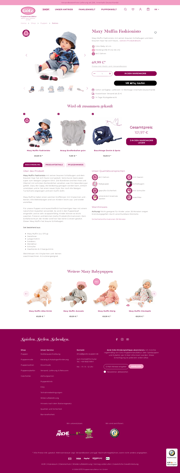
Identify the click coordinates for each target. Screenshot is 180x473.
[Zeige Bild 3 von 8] (50, 75)
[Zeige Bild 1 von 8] (44, 75)
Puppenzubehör (28, 370)
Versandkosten (82, 453)
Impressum (52, 464)
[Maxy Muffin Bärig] (106, 293)
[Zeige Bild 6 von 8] (60, 75)
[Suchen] (126, 9)
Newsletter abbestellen (117, 372)
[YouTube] (127, 340)
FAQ (43, 387)
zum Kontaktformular (87, 359)
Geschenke (26, 376)
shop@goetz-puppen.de (87, 354)
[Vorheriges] (26, 55)
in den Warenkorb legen (141, 141)
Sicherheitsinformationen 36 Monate (109, 219)
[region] (55, 61)
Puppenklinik (47, 381)
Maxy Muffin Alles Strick (40, 311)
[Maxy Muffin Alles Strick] (40, 293)
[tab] (32, 164)
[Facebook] (117, 340)
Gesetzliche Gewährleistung (126, 464)
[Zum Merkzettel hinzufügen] (155, 32)
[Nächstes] (85, 55)
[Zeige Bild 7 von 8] (63, 75)
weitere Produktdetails (130, 41)
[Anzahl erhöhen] (110, 73)
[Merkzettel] (133, 9)
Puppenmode (27, 359)
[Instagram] (122, 340)
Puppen (24, 354)
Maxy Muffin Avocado (73, 311)
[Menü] (176, 450)
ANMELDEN (136, 366)
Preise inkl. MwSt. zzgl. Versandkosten (109, 66)
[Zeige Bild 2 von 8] (47, 75)
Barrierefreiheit (48, 414)
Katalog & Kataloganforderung (55, 359)
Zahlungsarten (47, 376)
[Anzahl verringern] (94, 73)
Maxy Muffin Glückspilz (140, 311)
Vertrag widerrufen (102, 464)
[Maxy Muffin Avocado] (73, 293)
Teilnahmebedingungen (51, 392)
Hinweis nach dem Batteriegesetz (56, 403)
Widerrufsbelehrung (50, 398)
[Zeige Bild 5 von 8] (57, 75)
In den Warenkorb (135, 73)
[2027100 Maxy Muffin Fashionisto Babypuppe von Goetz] (55, 55)
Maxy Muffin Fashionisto (38, 151)
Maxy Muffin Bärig (106, 311)
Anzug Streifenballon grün (73, 151)
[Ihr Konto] (140, 9)
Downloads (46, 365)
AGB (43, 464)
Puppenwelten (27, 365)
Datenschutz (65, 464)
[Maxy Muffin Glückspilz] (140, 293)
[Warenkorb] (148, 9)
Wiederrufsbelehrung (82, 464)
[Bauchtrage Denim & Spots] (107, 132)
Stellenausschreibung (50, 354)
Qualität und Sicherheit (51, 409)
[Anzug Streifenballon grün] (73, 132)
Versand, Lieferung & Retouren (54, 370)
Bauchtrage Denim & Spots (107, 151)
